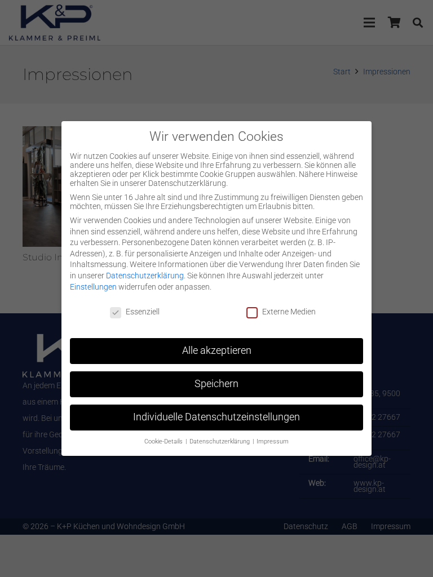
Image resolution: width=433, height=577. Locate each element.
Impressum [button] (273, 441)
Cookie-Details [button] (164, 441)
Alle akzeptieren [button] (216, 350)
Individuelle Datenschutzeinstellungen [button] (216, 417)
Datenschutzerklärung (145, 275)
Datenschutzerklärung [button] (220, 441)
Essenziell (143, 311)
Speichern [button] (216, 383)
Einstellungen (93, 286)
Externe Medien (289, 311)
